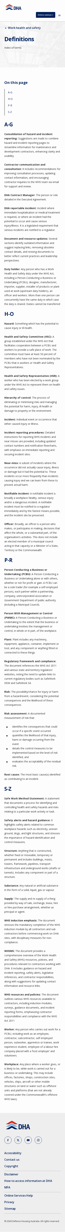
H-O (10, 99)
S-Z (10, 112)
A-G (10, 92)
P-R (10, 105)
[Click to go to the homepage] (13, 7)
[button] (8, 1140)
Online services (46, 16)
